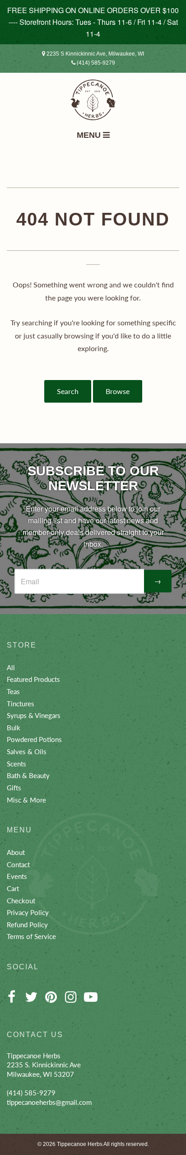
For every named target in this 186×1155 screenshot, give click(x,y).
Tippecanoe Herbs (79, 1144)
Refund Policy (27, 924)
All (11, 667)
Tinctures (20, 704)
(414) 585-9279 (95, 63)
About (16, 852)
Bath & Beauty (28, 775)
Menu (90, 135)
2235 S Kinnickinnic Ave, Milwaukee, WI (94, 54)
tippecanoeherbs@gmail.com (49, 1102)
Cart (13, 888)
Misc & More (26, 800)
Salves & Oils (26, 751)
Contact (18, 864)
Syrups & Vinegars (33, 715)
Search (68, 391)
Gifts (14, 788)
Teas (13, 691)
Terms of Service (31, 936)
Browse (118, 391)
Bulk (13, 727)
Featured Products (33, 679)
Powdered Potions (34, 739)
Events (17, 876)
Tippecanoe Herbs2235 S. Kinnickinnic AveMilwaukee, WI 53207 (44, 1065)
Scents (16, 764)
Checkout (21, 901)
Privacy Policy (28, 912)
